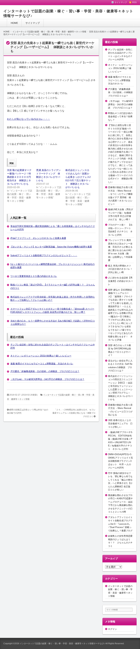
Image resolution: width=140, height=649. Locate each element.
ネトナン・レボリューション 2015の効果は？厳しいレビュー (40, 355)
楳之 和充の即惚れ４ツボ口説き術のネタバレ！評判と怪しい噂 (120, 269)
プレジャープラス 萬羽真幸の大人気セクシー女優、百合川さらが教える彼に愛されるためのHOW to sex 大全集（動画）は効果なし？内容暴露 (120, 250)
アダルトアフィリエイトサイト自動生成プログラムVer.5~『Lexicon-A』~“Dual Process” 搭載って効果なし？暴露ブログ (120, 524)
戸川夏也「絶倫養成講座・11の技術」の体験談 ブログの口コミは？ (44, 371)
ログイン (112, 629)
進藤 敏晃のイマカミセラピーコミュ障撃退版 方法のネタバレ (41, 363)
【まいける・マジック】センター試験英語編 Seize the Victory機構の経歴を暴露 (51, 246)
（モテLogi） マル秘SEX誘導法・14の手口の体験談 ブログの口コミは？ (47, 379)
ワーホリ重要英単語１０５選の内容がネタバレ (33, 276)
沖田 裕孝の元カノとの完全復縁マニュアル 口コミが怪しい (120, 423)
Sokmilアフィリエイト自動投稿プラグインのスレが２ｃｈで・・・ (43, 255)
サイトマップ (32, 23)
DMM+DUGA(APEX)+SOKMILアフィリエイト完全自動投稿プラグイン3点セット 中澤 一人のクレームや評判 (120, 461)
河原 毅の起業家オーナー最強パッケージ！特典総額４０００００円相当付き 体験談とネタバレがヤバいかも (19, 177)
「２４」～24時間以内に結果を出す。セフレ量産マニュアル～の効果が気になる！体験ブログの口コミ (73, 413)
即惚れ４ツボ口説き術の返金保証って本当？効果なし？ (120, 116)
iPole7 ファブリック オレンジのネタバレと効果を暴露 (38, 238)
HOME (14, 23)
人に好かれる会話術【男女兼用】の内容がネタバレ (120, 281)
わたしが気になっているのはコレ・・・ (28, 119)
